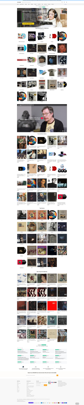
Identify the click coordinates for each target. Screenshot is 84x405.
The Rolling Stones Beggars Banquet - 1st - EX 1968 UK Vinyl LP (52, 340)
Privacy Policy (28, 393)
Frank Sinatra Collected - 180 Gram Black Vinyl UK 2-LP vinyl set (41, 146)
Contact (52, 4)
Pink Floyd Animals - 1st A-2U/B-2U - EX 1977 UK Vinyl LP (21, 298)
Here (43, 29)
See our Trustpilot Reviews (30, 390)
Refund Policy (28, 389)
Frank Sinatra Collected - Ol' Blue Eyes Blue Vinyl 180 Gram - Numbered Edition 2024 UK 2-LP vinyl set (21, 175)
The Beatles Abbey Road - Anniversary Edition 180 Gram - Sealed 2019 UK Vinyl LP (21, 160)
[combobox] (41, 2)
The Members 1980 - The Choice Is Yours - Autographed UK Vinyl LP (41, 340)
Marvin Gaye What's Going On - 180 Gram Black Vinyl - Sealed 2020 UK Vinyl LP (41, 203)
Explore (35, 4)
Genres (26, 4)
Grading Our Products (29, 391)
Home (18, 4)
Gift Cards (28, 388)
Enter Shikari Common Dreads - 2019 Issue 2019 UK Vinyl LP (31, 284)
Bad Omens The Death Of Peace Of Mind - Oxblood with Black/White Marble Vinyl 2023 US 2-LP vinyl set (21, 312)
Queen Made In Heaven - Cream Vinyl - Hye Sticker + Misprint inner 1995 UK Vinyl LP (31, 326)
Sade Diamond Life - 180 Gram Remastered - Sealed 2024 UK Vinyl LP (62, 189)
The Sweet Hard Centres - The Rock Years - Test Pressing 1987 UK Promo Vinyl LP (42, 312)
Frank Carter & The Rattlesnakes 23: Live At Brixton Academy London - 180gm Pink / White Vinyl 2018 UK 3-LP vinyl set (32, 312)
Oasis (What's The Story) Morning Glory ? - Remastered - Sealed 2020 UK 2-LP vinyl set (62, 147)
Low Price (39, 4)
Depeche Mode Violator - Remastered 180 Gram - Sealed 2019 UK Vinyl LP (32, 203)
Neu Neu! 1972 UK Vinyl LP (50, 311)
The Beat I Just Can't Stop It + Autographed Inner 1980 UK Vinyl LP (42, 298)
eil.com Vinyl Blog (29, 394)
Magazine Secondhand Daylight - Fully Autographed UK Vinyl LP (51, 326)
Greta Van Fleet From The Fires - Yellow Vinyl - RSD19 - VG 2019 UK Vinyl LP (51, 298)
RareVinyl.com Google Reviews (30, 396)
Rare (29, 4)
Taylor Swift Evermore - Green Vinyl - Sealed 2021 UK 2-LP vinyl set (21, 189)
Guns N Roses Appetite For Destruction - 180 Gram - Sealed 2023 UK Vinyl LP (61, 298)
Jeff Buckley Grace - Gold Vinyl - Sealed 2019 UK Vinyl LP (41, 174)
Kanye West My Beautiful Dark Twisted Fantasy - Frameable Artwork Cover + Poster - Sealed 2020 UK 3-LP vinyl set (61, 203)
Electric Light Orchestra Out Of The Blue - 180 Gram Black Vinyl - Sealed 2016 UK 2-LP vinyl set (31, 189)
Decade (32, 4)
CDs (42, 4)
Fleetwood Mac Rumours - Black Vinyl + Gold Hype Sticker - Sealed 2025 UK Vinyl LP (51, 147)
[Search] (62, 2)
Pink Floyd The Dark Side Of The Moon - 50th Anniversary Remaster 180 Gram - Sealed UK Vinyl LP (62, 160)
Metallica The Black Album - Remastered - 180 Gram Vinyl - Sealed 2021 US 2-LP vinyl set (51, 203)
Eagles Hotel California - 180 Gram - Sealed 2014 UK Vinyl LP (41, 160)
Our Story (49, 4)
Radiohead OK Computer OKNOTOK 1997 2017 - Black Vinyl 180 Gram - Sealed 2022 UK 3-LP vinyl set (62, 175)
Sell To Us (45, 4)
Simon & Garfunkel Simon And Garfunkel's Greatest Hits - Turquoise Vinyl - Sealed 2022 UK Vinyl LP (21, 203)
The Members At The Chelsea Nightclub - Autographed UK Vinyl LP (31, 340)
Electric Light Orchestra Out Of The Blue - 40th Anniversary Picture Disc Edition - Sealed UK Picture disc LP (31, 147)
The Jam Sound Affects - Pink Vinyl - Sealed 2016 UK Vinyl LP (21, 340)
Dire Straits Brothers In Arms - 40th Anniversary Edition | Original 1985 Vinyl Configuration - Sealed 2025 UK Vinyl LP (51, 160)
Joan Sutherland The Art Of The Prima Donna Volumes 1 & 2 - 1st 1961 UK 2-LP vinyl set (62, 285)
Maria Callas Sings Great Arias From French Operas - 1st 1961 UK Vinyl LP (42, 284)
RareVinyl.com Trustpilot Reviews (30, 395)
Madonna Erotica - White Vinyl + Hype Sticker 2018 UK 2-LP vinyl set (21, 284)
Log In (66, 4)
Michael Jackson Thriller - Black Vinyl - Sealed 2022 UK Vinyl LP (32, 160)
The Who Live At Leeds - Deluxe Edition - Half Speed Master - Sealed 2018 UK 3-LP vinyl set (31, 175)
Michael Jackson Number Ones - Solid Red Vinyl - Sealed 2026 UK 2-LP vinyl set (51, 175)
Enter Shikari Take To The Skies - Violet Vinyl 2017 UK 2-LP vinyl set (51, 284)
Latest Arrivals (22, 4)
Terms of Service (29, 392)
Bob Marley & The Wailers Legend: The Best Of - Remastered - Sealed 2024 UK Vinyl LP (41, 189)
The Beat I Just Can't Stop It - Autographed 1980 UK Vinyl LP (31, 298)
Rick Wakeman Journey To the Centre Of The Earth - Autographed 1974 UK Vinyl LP (21, 326)
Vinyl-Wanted (25, 369)
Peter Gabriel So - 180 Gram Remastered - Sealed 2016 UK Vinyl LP (51, 189)
